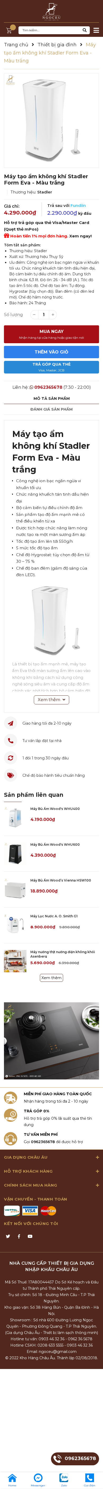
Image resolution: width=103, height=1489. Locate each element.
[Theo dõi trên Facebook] (19, 1237)
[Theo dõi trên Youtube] (30, 1237)
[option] (51, 120)
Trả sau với (66, 205)
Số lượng (13, 314)
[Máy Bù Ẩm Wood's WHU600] (15, 854)
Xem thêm (51, 977)
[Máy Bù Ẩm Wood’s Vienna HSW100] (15, 889)
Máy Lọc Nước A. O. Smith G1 (54, 916)
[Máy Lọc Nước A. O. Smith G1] (15, 925)
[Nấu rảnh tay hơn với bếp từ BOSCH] (51, 1040)
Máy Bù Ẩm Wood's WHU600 (55, 844)
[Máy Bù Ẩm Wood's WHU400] (15, 818)
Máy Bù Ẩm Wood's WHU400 (55, 809)
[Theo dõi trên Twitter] (8, 1237)
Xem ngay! (80, 235)
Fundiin (78, 205)
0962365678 (48, 387)
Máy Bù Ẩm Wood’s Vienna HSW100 (60, 880)
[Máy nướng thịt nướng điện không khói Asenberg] (15, 961)
